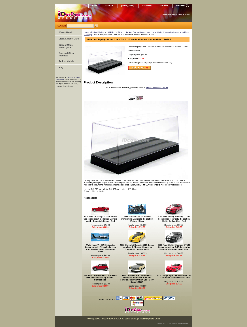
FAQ (61, 67)
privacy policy (127, 6)
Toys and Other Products (66, 54)
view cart (180, 6)
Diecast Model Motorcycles (66, 46)
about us (109, 6)
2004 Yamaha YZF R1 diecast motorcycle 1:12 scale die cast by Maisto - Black (137, 219)
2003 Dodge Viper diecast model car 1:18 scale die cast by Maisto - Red (174, 276)
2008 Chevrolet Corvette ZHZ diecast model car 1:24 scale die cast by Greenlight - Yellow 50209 (137, 247)
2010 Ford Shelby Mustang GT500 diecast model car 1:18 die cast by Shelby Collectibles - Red (174, 219)
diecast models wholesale (157, 87)
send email (147, 6)
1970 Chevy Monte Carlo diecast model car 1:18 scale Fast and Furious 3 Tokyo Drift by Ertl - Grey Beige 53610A (137, 278)
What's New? (65, 32)
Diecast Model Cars (69, 38)
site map (164, 6)
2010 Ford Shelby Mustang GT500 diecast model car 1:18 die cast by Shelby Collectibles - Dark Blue (174, 247)
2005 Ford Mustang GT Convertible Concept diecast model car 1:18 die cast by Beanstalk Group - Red (100, 219)
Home (86, 32)
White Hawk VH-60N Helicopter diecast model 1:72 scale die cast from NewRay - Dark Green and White (100, 248)
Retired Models (97, 32)
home (94, 6)
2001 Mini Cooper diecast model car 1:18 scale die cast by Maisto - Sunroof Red (100, 277)
